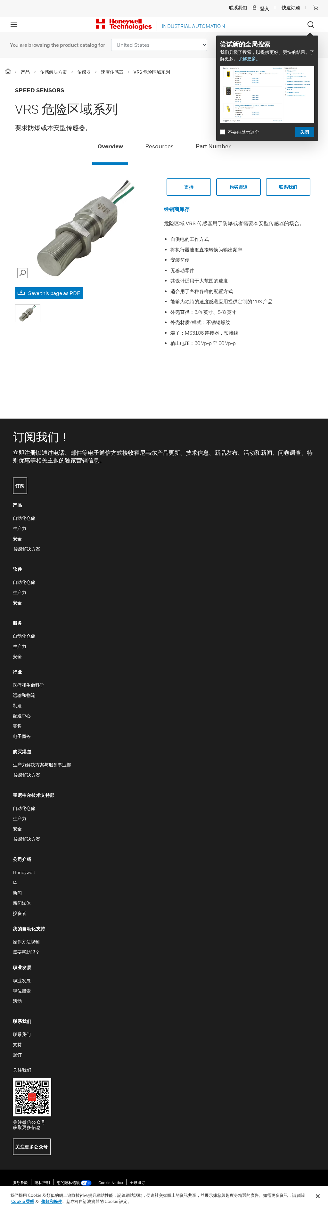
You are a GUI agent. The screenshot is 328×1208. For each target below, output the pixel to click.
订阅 (20, 485)
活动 (17, 1001)
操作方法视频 (26, 941)
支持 (188, 187)
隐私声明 (42, 1182)
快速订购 (291, 7)
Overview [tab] (110, 146)
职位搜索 (22, 990)
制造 (17, 705)
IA (15, 882)
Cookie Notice (110, 1182)
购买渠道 (238, 187)
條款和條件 (51, 1201)
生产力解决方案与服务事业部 (42, 764)
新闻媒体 (22, 903)
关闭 (304, 132)
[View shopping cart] (315, 7)
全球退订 (137, 1182)
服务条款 (20, 1182)
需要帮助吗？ (26, 952)
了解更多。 (249, 58)
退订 (17, 1054)
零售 (17, 726)
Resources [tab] (159, 146)
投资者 (19, 913)
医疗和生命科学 (28, 685)
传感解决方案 (26, 548)
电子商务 (22, 736)
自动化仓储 (24, 518)
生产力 (19, 528)
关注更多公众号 (31, 1146)
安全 (17, 538)
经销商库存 (177, 209)
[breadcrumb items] (8, 71)
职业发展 (22, 980)
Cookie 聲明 (22, 1201)
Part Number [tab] (213, 146)
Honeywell (24, 872)
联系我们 (288, 187)
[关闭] (318, 1196)
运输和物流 (24, 695)
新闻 (17, 892)
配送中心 (22, 715)
